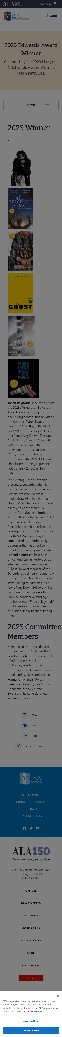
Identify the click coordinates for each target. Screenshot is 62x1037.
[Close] (58, 996)
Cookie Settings (31, 1020)
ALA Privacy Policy (32, 1011)
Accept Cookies (31, 1030)
